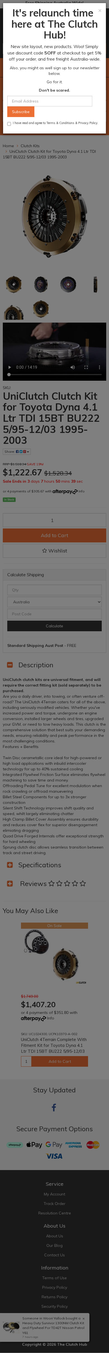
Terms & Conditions (60, 123)
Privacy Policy (88, 123)
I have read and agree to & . (55, 123)
